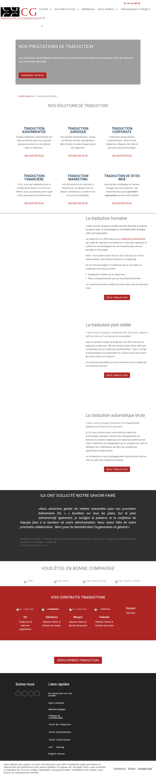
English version (56, 754)
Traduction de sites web (122, 177)
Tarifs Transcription (59, 739)
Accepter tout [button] (145, 768)
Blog (42, 17)
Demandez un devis (32, 75)
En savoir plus (34, 155)
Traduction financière (34, 177)
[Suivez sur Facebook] (18, 693)
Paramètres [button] (120, 768)
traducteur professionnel (133, 238)
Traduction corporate (122, 130)
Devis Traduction (117, 297)
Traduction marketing (77, 177)
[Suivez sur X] (24, 693)
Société (43, 9)
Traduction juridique (77, 130)
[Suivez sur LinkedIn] (31, 693)
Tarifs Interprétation (59, 732)
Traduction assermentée (34, 130)
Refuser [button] (132, 768)
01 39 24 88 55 (132, 3)
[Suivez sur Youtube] (37, 693)
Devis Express (106, 9)
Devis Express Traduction (78, 660)
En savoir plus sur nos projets (60, 694)
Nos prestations (65, 9)
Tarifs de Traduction (59, 724)
